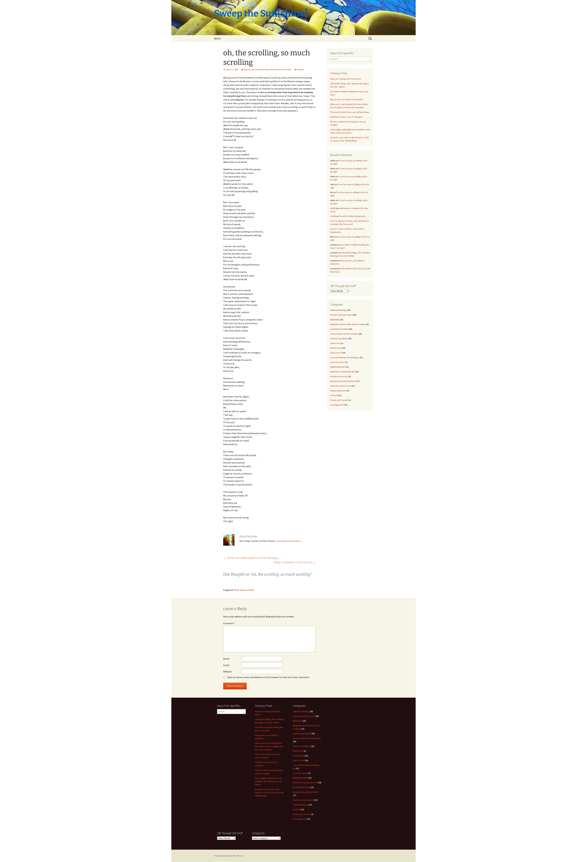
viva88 (333, 216)
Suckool (334, 395)
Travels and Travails (339, 400)
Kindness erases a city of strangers (346, 116)
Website (227, 671)
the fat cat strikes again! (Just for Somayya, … (252, 558)
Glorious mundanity (339, 338)
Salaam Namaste (337, 390)
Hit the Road (335, 348)
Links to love (336, 352)
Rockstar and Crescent (280, 69)
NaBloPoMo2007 (337, 367)
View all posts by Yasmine (290, 541)
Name (226, 658)
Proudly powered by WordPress (228, 855)
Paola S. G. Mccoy (338, 228)
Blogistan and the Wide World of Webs (347, 324)
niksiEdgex (335, 208)
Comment (229, 623)
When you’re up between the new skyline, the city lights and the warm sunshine (269, 746)
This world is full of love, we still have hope (349, 112)
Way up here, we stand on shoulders (346, 99)
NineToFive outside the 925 (342, 371)
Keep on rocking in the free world (345, 78)
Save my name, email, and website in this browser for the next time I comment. (268, 677)
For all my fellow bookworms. (352, 216)
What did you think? (244, 589)
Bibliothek (334, 319)
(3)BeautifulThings (338, 310)
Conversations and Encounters (344, 333)
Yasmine (300, 69)
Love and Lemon (337, 362)
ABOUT (217, 38)
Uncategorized (337, 404)
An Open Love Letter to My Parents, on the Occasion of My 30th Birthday (269, 792)
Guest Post (335, 343)
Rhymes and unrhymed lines (256, 69)
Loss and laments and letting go (344, 357)
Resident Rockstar (338, 376)
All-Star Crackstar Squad (341, 314)
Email (226, 665)
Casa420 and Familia (339, 329)
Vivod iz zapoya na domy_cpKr (344, 221)
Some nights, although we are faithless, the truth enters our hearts (268, 781)
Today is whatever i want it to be (294, 562)
